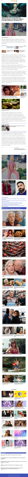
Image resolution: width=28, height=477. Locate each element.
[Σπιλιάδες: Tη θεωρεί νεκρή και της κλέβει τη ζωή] (8, 394)
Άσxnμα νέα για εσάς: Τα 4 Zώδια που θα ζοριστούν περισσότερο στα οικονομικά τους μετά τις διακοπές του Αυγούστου (14, 201)
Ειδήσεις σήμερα (5, 197)
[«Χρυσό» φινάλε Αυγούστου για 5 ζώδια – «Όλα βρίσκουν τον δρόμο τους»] (20, 443)
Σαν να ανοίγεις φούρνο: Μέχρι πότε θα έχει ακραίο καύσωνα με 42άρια (17, 126)
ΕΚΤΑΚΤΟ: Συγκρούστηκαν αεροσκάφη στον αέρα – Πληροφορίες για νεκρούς (12, 202)
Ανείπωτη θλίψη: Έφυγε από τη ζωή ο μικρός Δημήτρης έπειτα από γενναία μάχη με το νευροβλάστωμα (13, 199)
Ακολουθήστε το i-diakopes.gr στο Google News (12, 208)
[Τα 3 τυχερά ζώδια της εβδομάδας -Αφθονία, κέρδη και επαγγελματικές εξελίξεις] (8, 404)
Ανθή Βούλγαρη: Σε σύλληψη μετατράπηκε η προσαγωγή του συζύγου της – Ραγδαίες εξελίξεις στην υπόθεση (13, 206)
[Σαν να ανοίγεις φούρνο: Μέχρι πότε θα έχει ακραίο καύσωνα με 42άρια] (6, 128)
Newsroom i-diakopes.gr (5, 37)
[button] (14, 10)
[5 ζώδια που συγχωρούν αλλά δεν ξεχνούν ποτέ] (8, 433)
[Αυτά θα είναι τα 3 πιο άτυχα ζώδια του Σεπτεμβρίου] (20, 413)
